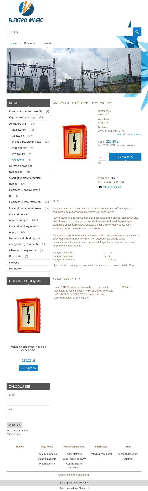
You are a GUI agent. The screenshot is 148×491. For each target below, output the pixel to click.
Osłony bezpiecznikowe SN (25, 111)
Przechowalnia (47, 463)
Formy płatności (74, 454)
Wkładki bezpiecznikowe (26, 141)
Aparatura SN (17, 123)
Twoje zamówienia (47, 454)
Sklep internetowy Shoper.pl (74, 488)
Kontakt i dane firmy (128, 454)
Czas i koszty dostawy (74, 459)
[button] (109, 187)
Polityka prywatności (101, 454)
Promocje (15, 268)
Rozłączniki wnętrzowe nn (25, 201)
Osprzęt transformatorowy (25, 208)
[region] (74, 70)
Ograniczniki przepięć (22, 117)
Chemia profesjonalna (22, 250)
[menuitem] (14, 43)
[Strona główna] (26, 11)
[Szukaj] (137, 31)
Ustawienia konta (47, 459)
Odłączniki (18, 135)
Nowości (14, 262)
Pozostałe (15, 256)
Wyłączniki (18, 153)
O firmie (128, 459)
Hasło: (10, 409)
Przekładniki (19, 147)
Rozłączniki (19, 129)
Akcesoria (18, 159)
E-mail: (11, 394)
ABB (113, 177)
